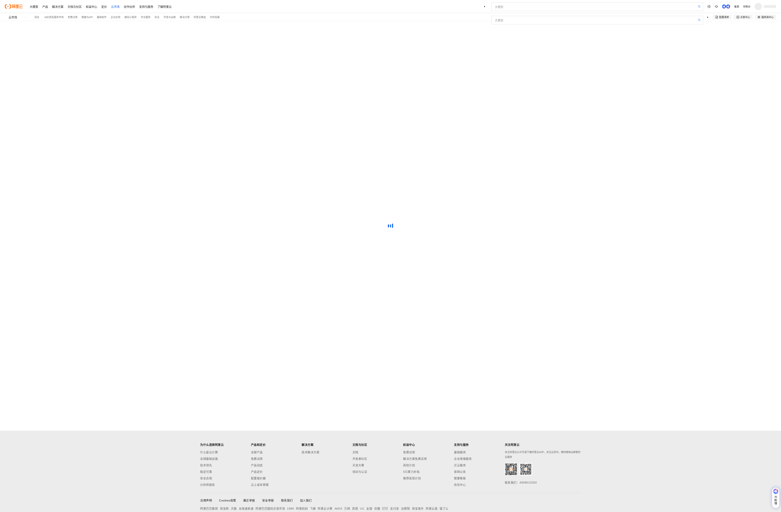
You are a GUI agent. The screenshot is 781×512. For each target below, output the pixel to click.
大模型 (34, 6)
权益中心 (91, 6)
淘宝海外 (418, 508)
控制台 (746, 6)
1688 (290, 508)
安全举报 (268, 500)
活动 (36, 17)
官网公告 (460, 471)
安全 (157, 17)
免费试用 (72, 17)
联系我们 (287, 500)
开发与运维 (170, 17)
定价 (104, 6)
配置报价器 (258, 478)
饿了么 (444, 508)
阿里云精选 (200, 17)
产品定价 (257, 471)
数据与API (87, 17)
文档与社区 (75, 6)
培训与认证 (359, 471)
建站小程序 (130, 17)
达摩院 (405, 508)
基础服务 (460, 452)
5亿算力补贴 (411, 471)
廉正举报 (249, 500)
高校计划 (409, 465)
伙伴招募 (215, 17)
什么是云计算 (209, 452)
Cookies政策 (227, 500)
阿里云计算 (325, 508)
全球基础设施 (209, 458)
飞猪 (313, 508)
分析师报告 (207, 484)
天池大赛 (358, 465)
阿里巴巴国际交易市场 (270, 508)
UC (362, 508)
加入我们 (306, 500)
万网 (347, 508)
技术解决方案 (310, 452)
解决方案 (57, 6)
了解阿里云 (164, 6)
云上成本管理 (260, 484)
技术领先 (206, 465)
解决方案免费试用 (415, 458)
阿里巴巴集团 (209, 508)
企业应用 (115, 17)
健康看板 (460, 478)
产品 (45, 6)
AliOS (338, 508)
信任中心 (460, 484)
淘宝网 (224, 508)
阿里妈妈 (302, 508)
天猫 (234, 508)
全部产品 (257, 452)
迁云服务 (460, 465)
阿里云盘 (431, 508)
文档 (355, 452)
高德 (355, 508)
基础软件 (102, 17)
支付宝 (394, 508)
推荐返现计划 (412, 478)
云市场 (115, 6)
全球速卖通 (246, 508)
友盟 (369, 508)
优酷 (377, 508)
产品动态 (257, 465)
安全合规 (206, 478)
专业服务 (146, 17)
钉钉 (385, 508)
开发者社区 (359, 458)
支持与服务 (146, 6)
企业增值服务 (463, 458)
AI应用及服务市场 (54, 17)
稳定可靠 (206, 471)
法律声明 (206, 500)
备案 (736, 6)
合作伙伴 (129, 6)
